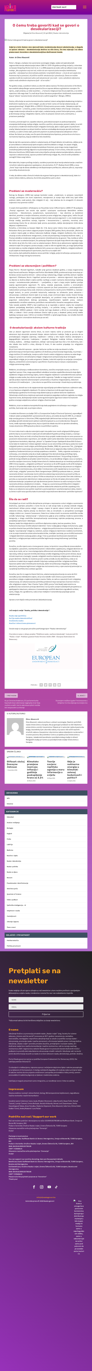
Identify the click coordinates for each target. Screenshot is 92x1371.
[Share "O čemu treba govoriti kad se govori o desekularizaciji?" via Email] (59, 685)
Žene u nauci (11, 927)
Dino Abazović (37, 33)
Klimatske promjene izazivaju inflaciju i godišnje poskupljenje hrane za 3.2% (35, 769)
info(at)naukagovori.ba (46, 1197)
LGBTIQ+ (10, 844)
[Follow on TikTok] (56, 1187)
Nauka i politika (12, 867)
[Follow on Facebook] (34, 1187)
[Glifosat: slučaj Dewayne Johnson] (16, 757)
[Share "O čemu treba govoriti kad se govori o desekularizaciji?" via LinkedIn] (54, 685)
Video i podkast (12, 900)
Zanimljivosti (11, 916)
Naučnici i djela (12, 856)
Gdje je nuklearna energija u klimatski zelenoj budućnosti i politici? (74, 769)
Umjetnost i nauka (13, 911)
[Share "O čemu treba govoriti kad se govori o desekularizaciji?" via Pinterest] (50, 685)
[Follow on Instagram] (41, 1187)
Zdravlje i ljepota (13, 922)
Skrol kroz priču (12, 889)
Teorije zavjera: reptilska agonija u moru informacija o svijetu (55, 768)
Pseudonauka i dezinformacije (17, 883)
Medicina (10, 850)
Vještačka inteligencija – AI (16, 905)
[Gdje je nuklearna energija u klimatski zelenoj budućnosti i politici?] (76, 757)
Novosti (9, 878)
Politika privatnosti (14, 946)
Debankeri (10, 817)
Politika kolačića (13, 940)
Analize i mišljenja (13, 823)
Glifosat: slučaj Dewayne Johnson (16, 764)
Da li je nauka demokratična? (20, 618)
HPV (8, 798)
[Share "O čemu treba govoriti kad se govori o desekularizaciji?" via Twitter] (45, 685)
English (9, 834)
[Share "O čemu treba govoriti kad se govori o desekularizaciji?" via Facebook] (41, 685)
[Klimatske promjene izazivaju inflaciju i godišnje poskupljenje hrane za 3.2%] (36, 757)
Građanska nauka (16, 621)
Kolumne (10, 804)
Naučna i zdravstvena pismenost (22, 623)
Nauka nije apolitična (17, 616)
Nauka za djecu (12, 872)
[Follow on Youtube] (49, 1187)
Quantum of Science (14, 894)
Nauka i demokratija (61, 33)
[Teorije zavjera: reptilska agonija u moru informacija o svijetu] (56, 757)
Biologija (10, 828)
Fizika (9, 839)
